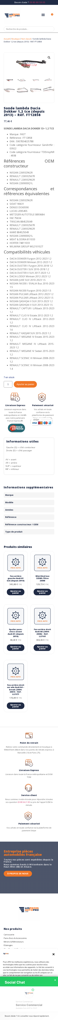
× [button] (55, 980)
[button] (53, 954)
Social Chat (15, 982)
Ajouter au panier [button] (15, 592)
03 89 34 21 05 (24, 802)
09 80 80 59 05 (37, 2)
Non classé (26, 38)
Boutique (16, 38)
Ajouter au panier (25, 384)
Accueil (7, 38)
